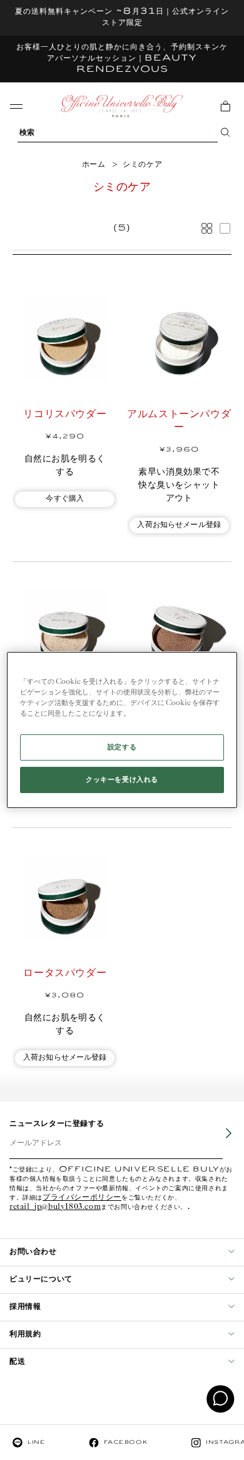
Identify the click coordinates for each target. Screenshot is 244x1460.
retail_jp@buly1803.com (55, 1207)
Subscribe (219, 1142)
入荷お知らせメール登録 (179, 525)
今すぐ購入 (65, 499)
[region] (122, 730)
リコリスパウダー (64, 414)
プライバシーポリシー (82, 1198)
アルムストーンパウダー (179, 421)
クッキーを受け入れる (122, 780)
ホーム (94, 164)
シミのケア (142, 164)
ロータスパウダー (64, 973)
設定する (122, 747)
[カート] (225, 106)
